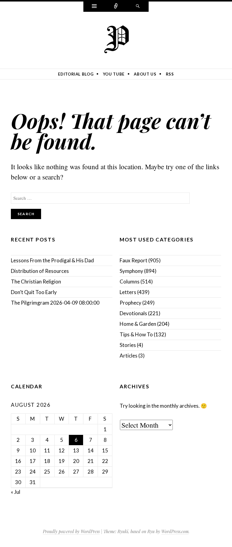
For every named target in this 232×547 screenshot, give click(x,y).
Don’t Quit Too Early (34, 292)
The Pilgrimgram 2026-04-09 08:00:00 (55, 302)
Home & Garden (138, 324)
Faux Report (133, 260)
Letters (128, 292)
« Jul (15, 492)
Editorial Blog (75, 74)
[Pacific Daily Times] (116, 39)
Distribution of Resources (40, 271)
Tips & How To (136, 334)
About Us (145, 74)
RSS (170, 74)
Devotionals (133, 313)
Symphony (131, 271)
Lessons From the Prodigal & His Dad (52, 260)
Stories (128, 345)
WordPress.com (174, 531)
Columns (130, 281)
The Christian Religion (36, 281)
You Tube (113, 74)
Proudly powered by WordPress (71, 531)
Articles (128, 355)
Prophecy (130, 302)
